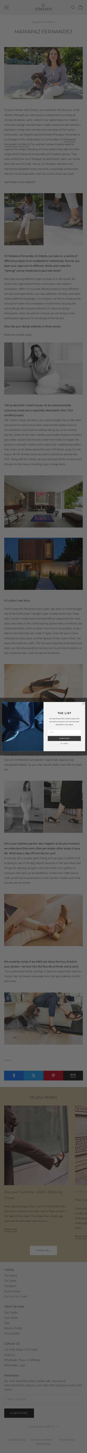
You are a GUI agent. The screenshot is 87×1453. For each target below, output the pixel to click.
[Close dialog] (83, 704)
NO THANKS (64, 743)
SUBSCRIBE (64, 738)
